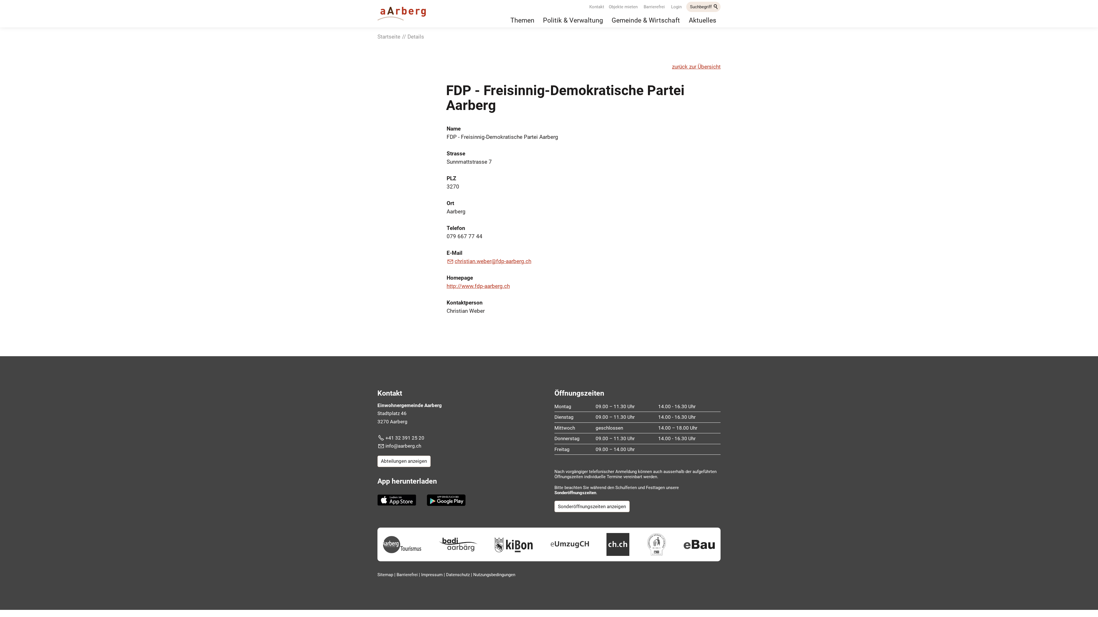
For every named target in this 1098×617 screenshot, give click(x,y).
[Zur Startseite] (401, 14)
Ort (450, 203)
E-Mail (454, 253)
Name (454, 128)
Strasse (456, 153)
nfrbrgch (404, 446)
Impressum (432, 574)
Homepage (460, 278)
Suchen (716, 6)
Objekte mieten (623, 6)
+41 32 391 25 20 (404, 438)
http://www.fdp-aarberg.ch (478, 286)
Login (676, 6)
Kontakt (596, 6)
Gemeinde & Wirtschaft (646, 20)
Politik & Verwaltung (573, 20)
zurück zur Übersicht (696, 66)
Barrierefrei (654, 6)
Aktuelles (702, 20)
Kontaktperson (465, 302)
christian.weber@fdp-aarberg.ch (493, 261)
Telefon (456, 228)
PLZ (451, 178)
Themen (522, 20)
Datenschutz (458, 574)
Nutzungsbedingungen (494, 574)
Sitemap (385, 574)
